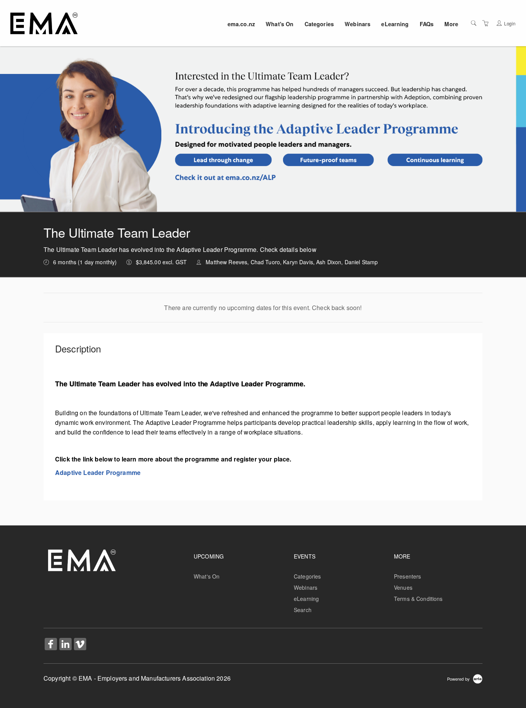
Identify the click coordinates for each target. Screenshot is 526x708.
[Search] (474, 23)
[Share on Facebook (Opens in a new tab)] (51, 645)
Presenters (407, 576)
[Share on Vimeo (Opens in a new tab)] (80, 645)
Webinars (357, 24)
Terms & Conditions (418, 598)
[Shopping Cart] (485, 23)
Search (303, 610)
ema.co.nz (241, 24)
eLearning (395, 24)
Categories (319, 24)
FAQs (427, 24)
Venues (403, 587)
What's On (279, 24)
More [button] (451, 24)
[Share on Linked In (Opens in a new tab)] (65, 645)
